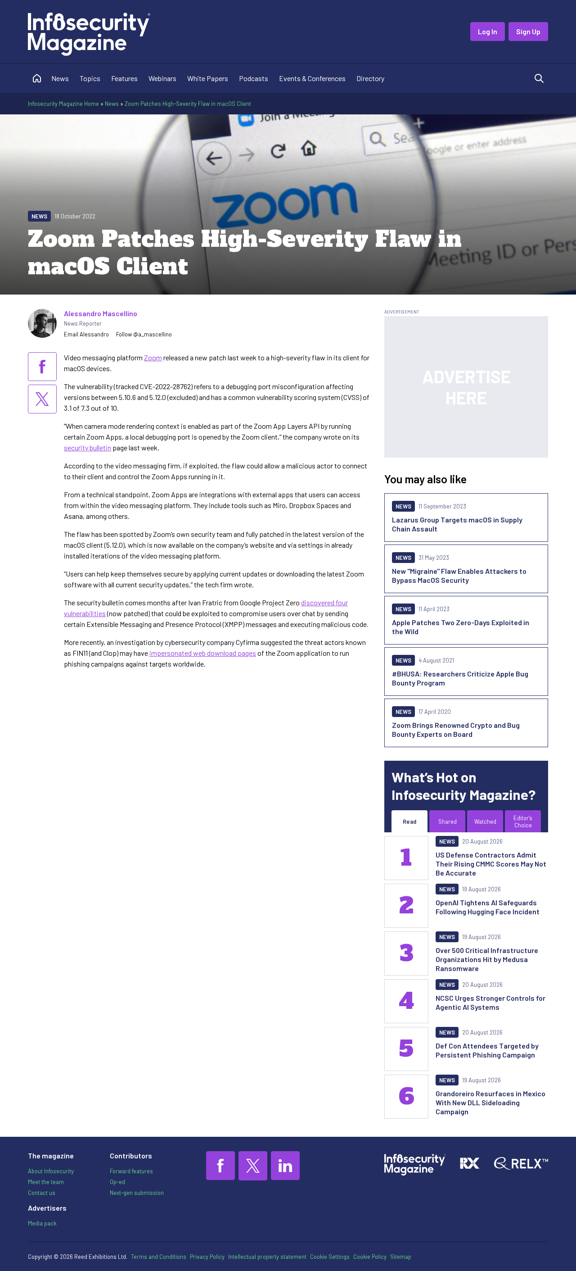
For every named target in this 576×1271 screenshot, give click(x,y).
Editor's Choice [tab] (522, 821)
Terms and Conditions (158, 1256)
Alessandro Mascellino (100, 313)
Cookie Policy (370, 1256)
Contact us (41, 1192)
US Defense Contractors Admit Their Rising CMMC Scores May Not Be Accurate (491, 863)
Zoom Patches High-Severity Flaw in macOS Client (188, 103)
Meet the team (46, 1181)
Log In (487, 31)
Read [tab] (409, 821)
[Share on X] (42, 399)
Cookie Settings (330, 1256)
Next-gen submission (137, 1192)
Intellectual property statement (267, 1256)
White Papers (207, 78)
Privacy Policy (207, 1256)
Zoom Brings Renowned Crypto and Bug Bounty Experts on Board (456, 729)
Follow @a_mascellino (144, 334)
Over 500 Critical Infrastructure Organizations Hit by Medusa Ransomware (487, 959)
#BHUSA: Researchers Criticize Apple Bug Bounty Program (460, 678)
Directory (370, 78)
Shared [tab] (447, 821)
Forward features (131, 1171)
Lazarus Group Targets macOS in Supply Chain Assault (457, 524)
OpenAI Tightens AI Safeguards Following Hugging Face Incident (488, 907)
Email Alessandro (86, 334)
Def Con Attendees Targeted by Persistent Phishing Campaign (487, 1050)
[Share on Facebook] (42, 366)
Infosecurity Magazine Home (63, 103)
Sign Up (528, 31)
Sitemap (400, 1256)
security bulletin (87, 447)
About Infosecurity (51, 1171)
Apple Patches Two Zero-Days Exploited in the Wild (460, 627)
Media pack (42, 1223)
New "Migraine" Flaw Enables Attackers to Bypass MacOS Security (459, 575)
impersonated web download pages (202, 653)
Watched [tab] (485, 821)
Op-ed (117, 1181)
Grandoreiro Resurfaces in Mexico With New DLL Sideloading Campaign (490, 1102)
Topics (90, 78)
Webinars (162, 78)
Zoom (153, 357)
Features (124, 78)
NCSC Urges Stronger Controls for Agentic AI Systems (490, 1002)
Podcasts (253, 78)
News (60, 78)
